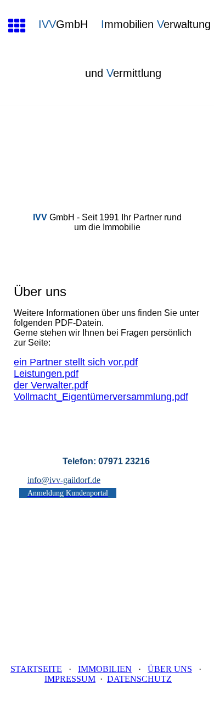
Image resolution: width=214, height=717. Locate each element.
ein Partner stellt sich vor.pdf (76, 362)
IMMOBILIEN (105, 669)
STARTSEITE (36, 669)
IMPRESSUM (69, 678)
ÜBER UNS (170, 669)
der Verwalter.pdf (51, 385)
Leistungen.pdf (46, 373)
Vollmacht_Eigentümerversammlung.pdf (101, 396)
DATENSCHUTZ (139, 678)
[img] (107, 152)
